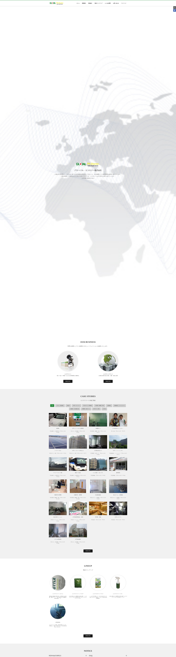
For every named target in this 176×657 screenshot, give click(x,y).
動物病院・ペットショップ (119, 405)
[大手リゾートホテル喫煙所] (78, 419)
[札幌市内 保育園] (58, 486)
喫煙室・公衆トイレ (86, 408)
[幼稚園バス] (98, 419)
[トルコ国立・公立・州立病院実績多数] (98, 464)
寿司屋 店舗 (98, 517)
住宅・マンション (76, 405)
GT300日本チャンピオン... (118, 428)
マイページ (123, 3)
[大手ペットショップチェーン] (118, 442)
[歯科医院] (118, 464)
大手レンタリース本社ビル (78, 450)
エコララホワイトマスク (98, 593)
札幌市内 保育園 (57, 494)
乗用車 (57, 428)
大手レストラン (118, 517)
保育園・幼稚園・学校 (99, 405)
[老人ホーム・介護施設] (118, 486)
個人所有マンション (57, 517)
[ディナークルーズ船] (58, 464)
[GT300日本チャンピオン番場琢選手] (118, 419)
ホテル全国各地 (57, 539)
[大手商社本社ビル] (98, 442)
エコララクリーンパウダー (78, 593)
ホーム (78, 3)
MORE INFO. (67, 381)
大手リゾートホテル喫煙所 (78, 428)
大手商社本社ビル (98, 450)
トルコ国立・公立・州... (98, 472)
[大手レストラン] (118, 508)
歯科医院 (118, 472)
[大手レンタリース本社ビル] (78, 442)
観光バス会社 (78, 472)
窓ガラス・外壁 (96, 408)
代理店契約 (57, 622)
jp (174, 7)
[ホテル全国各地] (58, 530)
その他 (104, 408)
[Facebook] (174, 10)
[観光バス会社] (78, 464)
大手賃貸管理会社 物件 (78, 517)
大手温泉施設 (78, 539)
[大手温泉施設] (78, 530)
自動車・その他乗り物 (74, 408)
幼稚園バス (98, 428)
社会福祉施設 (98, 494)
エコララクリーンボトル (58, 593)
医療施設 (109, 405)
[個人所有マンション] (58, 508)
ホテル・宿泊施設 (60, 405)
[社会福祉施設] (98, 486)
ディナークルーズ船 (57, 472)
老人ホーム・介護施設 (88, 405)
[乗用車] (58, 419)
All (52, 405)
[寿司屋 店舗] (98, 508)
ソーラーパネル (57, 450)
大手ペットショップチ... (118, 450)
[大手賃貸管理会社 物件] (78, 508)
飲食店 (68, 405)
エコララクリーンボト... (118, 593)
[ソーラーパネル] (58, 442)
